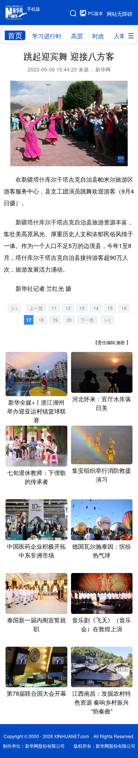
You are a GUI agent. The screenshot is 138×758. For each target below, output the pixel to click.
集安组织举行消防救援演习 (101, 474)
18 (41, 320)
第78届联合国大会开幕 (36, 693)
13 (82, 308)
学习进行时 (46, 36)
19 (55, 320)
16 (124, 308)
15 (110, 308)
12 (68, 308)
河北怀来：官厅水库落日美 (101, 403)
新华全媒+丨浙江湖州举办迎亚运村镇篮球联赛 (36, 411)
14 (96, 308)
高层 (77, 36)
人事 (119, 36)
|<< (14, 308)
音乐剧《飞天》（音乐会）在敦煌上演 (101, 624)
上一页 (36, 308)
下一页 (87, 320)
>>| (107, 320)
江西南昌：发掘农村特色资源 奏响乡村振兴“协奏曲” (101, 702)
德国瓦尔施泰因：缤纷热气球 (101, 550)
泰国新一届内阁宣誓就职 (36, 624)
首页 (15, 35)
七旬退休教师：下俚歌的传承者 (36, 477)
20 (69, 320)
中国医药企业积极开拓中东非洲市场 (36, 550)
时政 (98, 36)
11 (54, 308)
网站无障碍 (119, 13)
